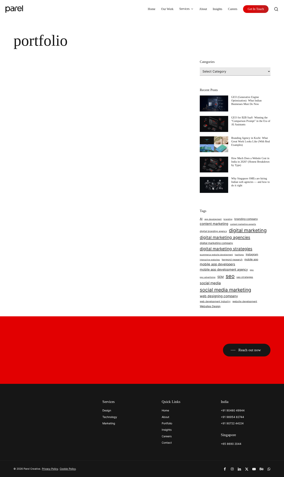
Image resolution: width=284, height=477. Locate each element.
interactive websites (210, 259)
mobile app (251, 259)
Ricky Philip (36, 168)
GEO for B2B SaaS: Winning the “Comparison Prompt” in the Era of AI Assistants (250, 121)
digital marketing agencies (225, 237)
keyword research (232, 259)
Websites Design (210, 306)
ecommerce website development (216, 254)
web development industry (215, 301)
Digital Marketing (29, 127)
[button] (247, 350)
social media (210, 283)
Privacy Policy (50, 468)
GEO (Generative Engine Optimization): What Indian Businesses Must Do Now (246, 101)
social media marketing (225, 290)
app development (213, 219)
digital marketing (248, 230)
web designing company (219, 296)
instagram (252, 254)
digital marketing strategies (226, 248)
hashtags (239, 254)
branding (228, 219)
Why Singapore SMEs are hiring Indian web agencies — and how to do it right (250, 182)
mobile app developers (217, 264)
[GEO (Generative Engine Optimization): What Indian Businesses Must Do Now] (214, 104)
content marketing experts (243, 224)
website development (244, 301)
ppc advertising (207, 277)
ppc (252, 270)
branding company (246, 218)
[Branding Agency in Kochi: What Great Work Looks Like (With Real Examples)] (214, 145)
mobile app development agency (224, 269)
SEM (220, 277)
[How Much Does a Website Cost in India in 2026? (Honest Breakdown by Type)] (214, 166)
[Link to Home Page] (25, 404)
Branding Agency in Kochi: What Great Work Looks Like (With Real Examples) (250, 141)
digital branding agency (213, 231)
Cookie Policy (68, 468)
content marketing (214, 224)
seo (230, 276)
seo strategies (244, 277)
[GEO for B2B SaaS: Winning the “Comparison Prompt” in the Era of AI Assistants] (214, 125)
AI (201, 219)
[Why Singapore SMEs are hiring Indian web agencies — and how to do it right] (214, 186)
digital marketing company (216, 243)
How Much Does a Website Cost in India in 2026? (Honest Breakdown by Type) (250, 162)
